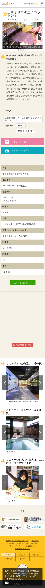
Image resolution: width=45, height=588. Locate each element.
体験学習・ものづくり (26, 131)
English (22, 554)
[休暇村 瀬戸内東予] (11, 526)
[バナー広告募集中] (11, 519)
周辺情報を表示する (23, 345)
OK (7, 583)
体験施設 (21, 125)
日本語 (8, 554)
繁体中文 (36, 554)
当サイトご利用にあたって (17, 540)
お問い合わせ (22, 543)
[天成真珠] (34, 526)
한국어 (22, 558)
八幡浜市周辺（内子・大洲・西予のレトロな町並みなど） (23, 119)
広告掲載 (35, 540)
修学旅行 (35, 543)
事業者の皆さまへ (22, 548)
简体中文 (8, 558)
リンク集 (10, 543)
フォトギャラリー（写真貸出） (22, 546)
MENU (42, 5)
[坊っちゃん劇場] (34, 519)
